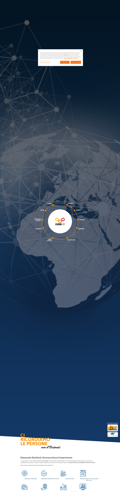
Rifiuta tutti (64, 62)
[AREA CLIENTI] (56, 240)
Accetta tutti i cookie (75, 62)
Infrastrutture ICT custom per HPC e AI (89, 479)
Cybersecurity (69, 478)
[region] (60, 57)
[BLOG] (49, 212)
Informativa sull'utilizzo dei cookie (70, 58)
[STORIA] (71, 206)
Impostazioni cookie (45, 62)
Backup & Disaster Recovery (50, 478)
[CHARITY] (56, 206)
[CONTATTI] (46, 229)
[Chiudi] (81, 50)
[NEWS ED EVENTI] (45, 222)
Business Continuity (31, 478)
